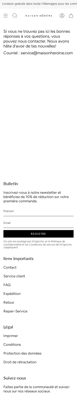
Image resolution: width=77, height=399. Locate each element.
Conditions (12, 344)
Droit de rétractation (19, 362)
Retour (8, 302)
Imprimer (10, 336)
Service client (14, 276)
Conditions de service (42, 244)
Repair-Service (15, 311)
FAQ (6, 285)
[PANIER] (71, 16)
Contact (9, 267)
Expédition (12, 293)
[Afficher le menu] (5, 16)
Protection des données (22, 353)
